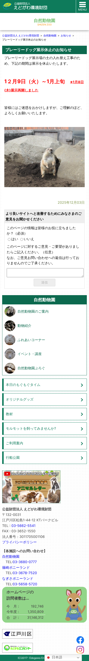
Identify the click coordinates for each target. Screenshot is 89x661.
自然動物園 (49, 35)
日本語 (56, 657)
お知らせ (66, 35)
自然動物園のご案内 (33, 311)
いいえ (29, 239)
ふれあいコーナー (31, 340)
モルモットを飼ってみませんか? (31, 428)
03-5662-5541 (23, 525)
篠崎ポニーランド (16, 567)
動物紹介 (24, 325)
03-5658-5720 (25, 584)
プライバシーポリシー (19, 542)
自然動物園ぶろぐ (31, 368)
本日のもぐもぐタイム (23, 384)
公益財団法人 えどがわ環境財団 (20, 35)
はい (14, 239)
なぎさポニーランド (17, 578)
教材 (9, 414)
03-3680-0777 (25, 562)
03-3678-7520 (25, 573)
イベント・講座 (29, 354)
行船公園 (13, 457)
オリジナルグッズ (19, 399)
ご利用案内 (14, 443)
